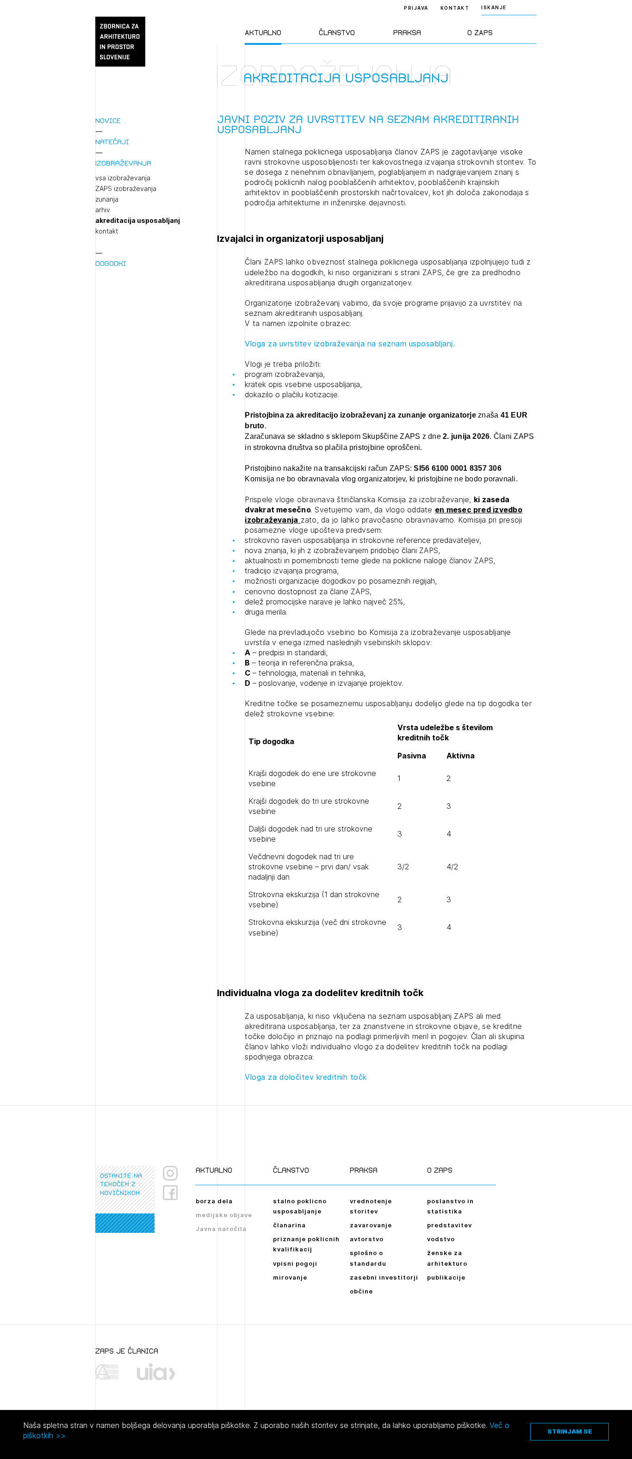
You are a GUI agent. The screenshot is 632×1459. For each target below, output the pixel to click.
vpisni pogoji (295, 1263)
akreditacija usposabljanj (137, 220)
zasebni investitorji (384, 1277)
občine (361, 1291)
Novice (108, 120)
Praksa (407, 32)
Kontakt (455, 8)
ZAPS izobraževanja (125, 189)
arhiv (102, 210)
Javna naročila (221, 1229)
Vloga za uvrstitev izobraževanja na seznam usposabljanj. (350, 344)
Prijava (416, 8)
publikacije (446, 1277)
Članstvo (337, 32)
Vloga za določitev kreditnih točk (306, 1077)
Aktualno (263, 32)
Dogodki (110, 263)
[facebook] (174, 1192)
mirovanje (290, 1277)
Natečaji (112, 142)
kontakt (106, 231)
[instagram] (170, 1173)
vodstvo (441, 1239)
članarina (289, 1225)
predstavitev (449, 1225)
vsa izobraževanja (122, 178)
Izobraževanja (123, 163)
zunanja (106, 199)
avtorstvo (367, 1239)
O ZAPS (480, 32)
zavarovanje (371, 1225)
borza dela (214, 1201)
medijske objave (224, 1215)
